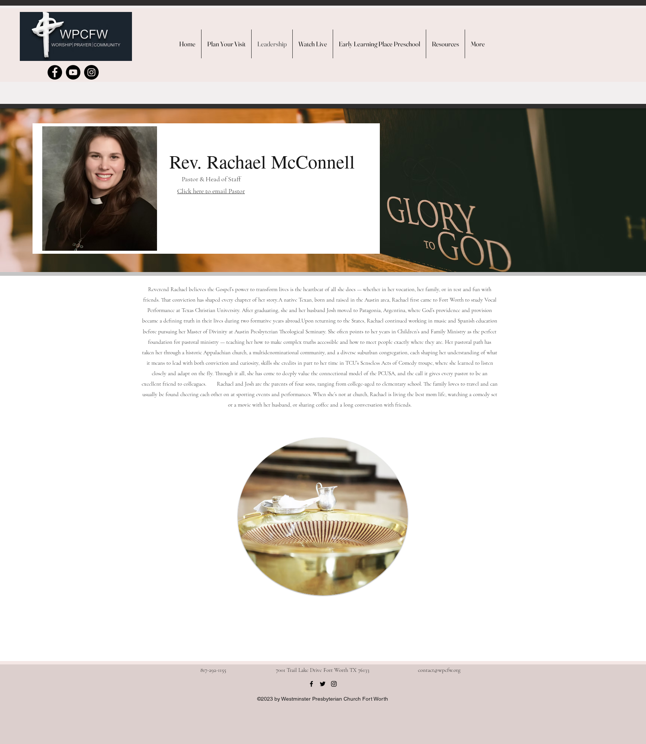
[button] (445, 44)
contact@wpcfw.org (439, 670)
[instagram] (334, 684)
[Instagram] (91, 72)
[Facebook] (54, 72)
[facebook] (311, 684)
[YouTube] (73, 72)
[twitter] (322, 684)
